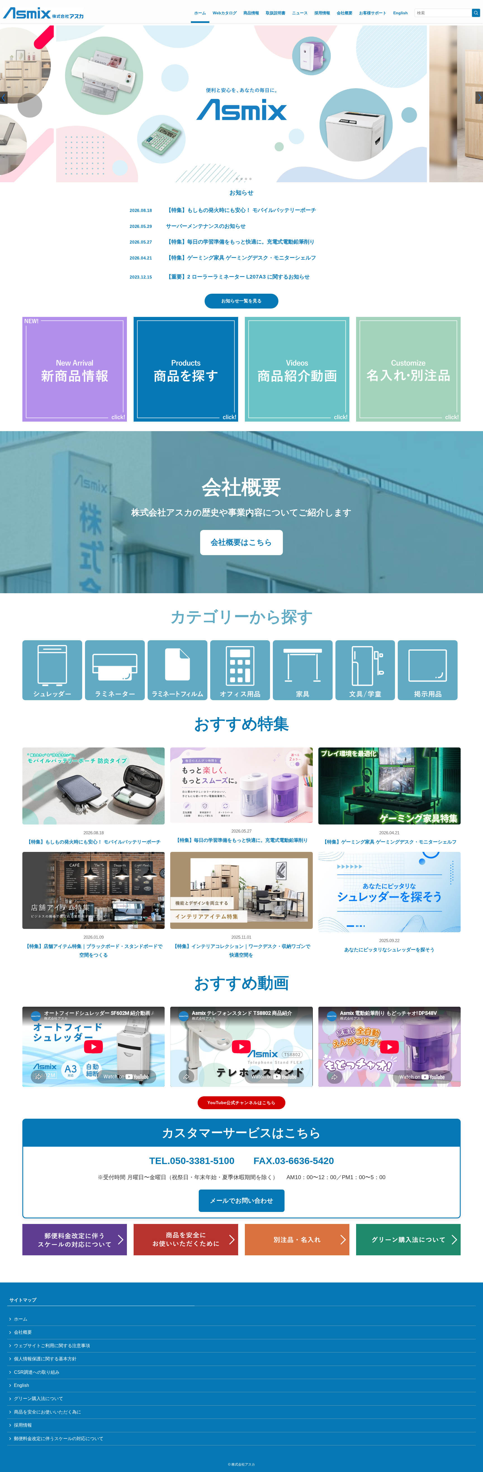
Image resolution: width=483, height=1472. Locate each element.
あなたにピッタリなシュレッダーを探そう (389, 949)
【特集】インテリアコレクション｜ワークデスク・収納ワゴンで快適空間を (241, 951)
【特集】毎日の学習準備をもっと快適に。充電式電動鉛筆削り (241, 840)
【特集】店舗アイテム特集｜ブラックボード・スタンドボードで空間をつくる (93, 951)
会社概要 (23, 1332)
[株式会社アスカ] (43, 12)
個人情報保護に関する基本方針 (45, 1358)
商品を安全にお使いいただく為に (47, 1412)
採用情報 (23, 1425)
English (21, 1385)
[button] (232, 179)
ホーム (20, 1319)
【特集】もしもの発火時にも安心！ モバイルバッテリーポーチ (93, 842)
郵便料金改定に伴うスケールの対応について (58, 1438)
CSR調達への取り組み (37, 1372)
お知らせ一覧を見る (241, 300)
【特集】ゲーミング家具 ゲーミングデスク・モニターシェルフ (389, 842)
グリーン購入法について (38, 1398)
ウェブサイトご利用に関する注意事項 (52, 1345)
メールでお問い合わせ (241, 1200)
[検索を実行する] (476, 13)
